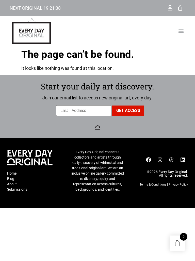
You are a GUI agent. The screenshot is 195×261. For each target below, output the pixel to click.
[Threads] (171, 160)
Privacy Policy (178, 184)
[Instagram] (160, 160)
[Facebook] (148, 160)
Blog (10, 179)
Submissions (17, 189)
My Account (170, 8)
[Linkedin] (183, 160)
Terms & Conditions (153, 184)
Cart (180, 8)
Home (12, 173)
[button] (181, 31)
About (12, 184)
